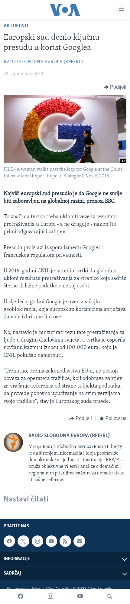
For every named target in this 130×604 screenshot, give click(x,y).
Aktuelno (16, 26)
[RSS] (65, 541)
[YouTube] (80, 596)
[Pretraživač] (110, 596)
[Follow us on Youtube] (51, 541)
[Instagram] (50, 596)
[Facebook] (20, 596)
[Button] (115, 87)
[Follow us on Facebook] (9, 541)
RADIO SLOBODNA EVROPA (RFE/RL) (43, 62)
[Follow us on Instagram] (37, 541)
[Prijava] (79, 541)
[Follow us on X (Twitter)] (23, 541)
